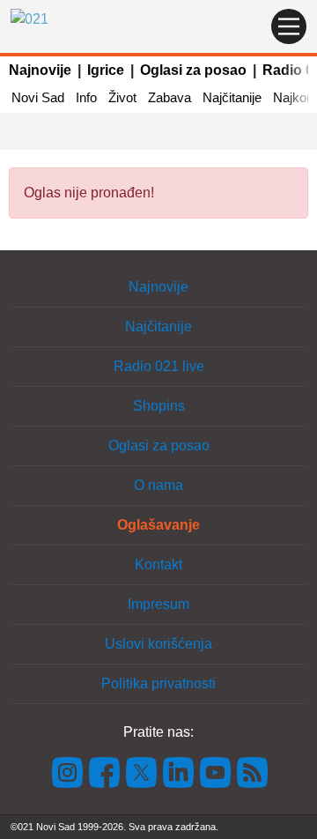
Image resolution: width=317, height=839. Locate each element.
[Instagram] (67, 771)
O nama (158, 485)
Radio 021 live (159, 366)
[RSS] (251, 771)
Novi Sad (37, 97)
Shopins (159, 405)
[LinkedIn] (178, 771)
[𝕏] (141, 771)
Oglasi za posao (193, 70)
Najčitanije (232, 97)
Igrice (105, 70)
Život (122, 97)
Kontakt (158, 564)
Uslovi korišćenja (158, 643)
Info (86, 97)
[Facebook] (104, 771)
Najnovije (40, 70)
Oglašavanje (158, 524)
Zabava (169, 97)
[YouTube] (215, 771)
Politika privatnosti (158, 683)
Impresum (158, 604)
